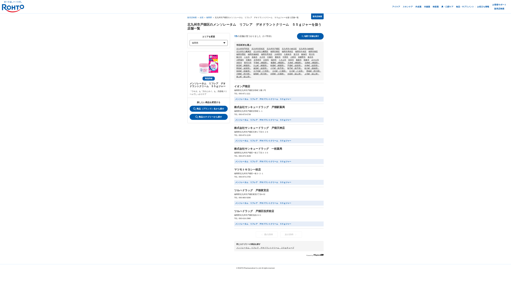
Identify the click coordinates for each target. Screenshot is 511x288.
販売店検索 (192, 17)
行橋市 (270, 57)
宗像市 (249, 60)
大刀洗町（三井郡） (261, 71)
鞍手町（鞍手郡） (294, 68)
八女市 (247, 57)
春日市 (310, 57)
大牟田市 (278, 54)
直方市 (296, 54)
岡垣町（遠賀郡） (243, 68)
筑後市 (254, 57)
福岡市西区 (241, 54)
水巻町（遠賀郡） (311, 65)
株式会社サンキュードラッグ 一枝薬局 (258, 148)
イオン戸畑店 (242, 86)
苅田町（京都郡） (277, 74)
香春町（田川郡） (313, 71)
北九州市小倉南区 (306, 49)
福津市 (274, 60)
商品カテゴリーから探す (210, 117)
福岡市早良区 (266, 54)
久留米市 (287, 54)
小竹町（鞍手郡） (277, 68)
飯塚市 (304, 54)
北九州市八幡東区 (243, 51)
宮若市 (291, 60)
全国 (201, 17)
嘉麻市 (299, 60)
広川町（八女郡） (296, 71)
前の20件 (268, 234)
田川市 (312, 54)
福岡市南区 (313, 51)
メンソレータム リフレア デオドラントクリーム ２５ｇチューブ (265, 248)
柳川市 (239, 57)
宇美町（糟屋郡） (261, 63)
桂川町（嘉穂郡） (311, 68)
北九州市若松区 (258, 49)
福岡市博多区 (287, 51)
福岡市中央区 (300, 51)
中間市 (285, 57)
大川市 (262, 57)
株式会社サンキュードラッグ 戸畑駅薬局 (259, 107)
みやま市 (315, 60)
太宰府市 (257, 60)
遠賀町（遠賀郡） (260, 68)
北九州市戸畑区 (273, 49)
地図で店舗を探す (311, 36)
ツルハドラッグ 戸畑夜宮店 (251, 190)
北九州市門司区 (242, 49)
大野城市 (240, 60)
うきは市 (282, 60)
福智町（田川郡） (260, 74)
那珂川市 (248, 63)
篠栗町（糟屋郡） (278, 63)
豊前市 (278, 57)
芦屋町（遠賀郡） (294, 65)
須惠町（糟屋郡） (312, 63)
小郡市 (293, 57)
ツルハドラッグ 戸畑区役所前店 (254, 211)
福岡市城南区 (253, 54)
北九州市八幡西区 (260, 51)
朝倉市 (306, 60)
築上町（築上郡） (243, 77)
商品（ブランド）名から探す (210, 109)
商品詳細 (208, 78)
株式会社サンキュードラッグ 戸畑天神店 (259, 127)
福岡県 (209, 17)
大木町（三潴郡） (279, 71)
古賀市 (266, 60)
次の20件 (289, 234)
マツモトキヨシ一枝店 (247, 169)
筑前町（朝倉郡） (243, 71)
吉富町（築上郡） (294, 74)
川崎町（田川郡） (243, 74)
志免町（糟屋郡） (295, 63)
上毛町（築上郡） (311, 74)
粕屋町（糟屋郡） (277, 65)
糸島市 (239, 63)
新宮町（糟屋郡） (243, 65)
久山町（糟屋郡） (260, 65)
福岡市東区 (275, 51)
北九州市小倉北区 (289, 49)
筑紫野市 (302, 57)
